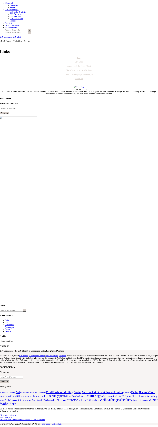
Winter (153, 400)
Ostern (120, 395)
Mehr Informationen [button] (8, 415)
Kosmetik (8, 329)
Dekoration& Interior (37, 356)
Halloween (127, 393)
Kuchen (29, 396)
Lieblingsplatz (56, 396)
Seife (20, 400)
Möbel (103, 396)
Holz (152, 392)
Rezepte (8, 331)
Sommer (26, 399)
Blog (79, 58)
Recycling (152, 395)
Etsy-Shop (79, 62)
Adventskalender (7, 392)
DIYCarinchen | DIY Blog (10, 37)
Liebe (44, 395)
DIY (7, 322)
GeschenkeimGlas (93, 392)
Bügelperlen (41, 392)
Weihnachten (93, 400)
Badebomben (24, 393)
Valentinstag (70, 399)
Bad (18, 392)
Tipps (59, 400)
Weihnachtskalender (139, 400)
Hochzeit (144, 392)
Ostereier (111, 396)
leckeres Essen (52, 356)
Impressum (79, 79)
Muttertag (93, 396)
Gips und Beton (113, 392)
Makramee (81, 396)
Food (49, 392)
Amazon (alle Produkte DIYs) (79, 66)
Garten (77, 392)
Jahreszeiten (9, 327)
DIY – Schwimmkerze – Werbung (79, 70)
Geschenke (9, 325)
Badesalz (33, 393)
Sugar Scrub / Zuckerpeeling (44, 400)
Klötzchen (21, 396)
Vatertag (82, 400)
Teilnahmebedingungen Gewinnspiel (79, 74)
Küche (36, 396)
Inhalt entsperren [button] (6, 417)
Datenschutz (56, 424)
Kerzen (13, 396)
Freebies (57, 392)
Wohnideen (8, 404)
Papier (128, 396)
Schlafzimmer (11, 400)
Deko (7, 320)
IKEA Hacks (5, 396)
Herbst (134, 392)
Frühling (67, 392)
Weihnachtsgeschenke (114, 400)
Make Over (71, 396)
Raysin (142, 396)
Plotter (135, 396)
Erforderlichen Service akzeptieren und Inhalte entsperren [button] (22, 420)
